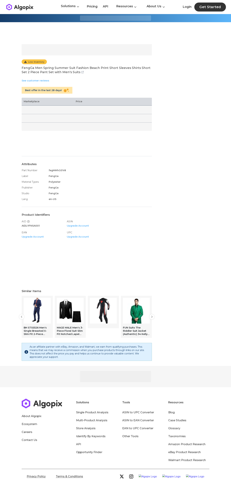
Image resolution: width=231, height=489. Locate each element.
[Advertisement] (115, 33)
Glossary (174, 428)
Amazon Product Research (186, 444)
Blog (171, 412)
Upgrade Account (78, 225)
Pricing (92, 6)
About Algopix (31, 416)
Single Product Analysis (92, 412)
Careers (27, 432)
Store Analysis (86, 428)
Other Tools (130, 436)
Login (187, 7)
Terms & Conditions (69, 476)
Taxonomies (177, 436)
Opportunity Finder (89, 452)
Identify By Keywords (91, 436)
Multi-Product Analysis (91, 420)
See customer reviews (35, 80)
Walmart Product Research (187, 460)
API (105, 6)
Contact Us (29, 440)
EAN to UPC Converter (138, 428)
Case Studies (177, 420)
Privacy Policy (36, 476)
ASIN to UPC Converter (138, 412)
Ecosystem (29, 424)
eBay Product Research (184, 452)
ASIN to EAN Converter (138, 420)
